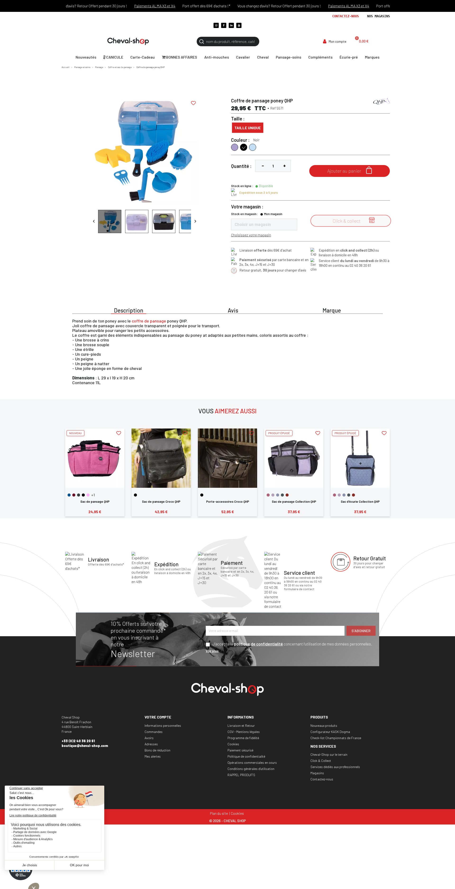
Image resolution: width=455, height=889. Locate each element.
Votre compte (158, 717)
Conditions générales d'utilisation (251, 769)
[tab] (128, 309)
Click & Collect (320, 761)
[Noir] (83, 495)
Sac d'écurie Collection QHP (360, 501)
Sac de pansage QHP (94, 501)
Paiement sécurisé (240, 750)
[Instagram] (216, 25)
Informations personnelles (163, 725)
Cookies (233, 744)
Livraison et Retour (241, 725)
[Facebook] (223, 25)
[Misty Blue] (277, 495)
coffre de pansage (149, 320)
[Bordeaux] (73, 495)
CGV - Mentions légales (244, 732)
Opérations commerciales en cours (252, 762)
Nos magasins (378, 16)
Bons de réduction (157, 750)
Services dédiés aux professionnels (335, 767)
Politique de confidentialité (246, 756)
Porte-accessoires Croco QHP (227, 501)
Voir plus (212, 651)
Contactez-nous (345, 16)
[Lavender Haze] (272, 495)
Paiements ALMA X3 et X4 (141, 6)
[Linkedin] (231, 25)
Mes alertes (153, 756)
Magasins (317, 773)
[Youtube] (238, 25)
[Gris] (78, 495)
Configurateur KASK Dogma (330, 732)
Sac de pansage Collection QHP (294, 501)
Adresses (151, 744)
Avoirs (149, 738)
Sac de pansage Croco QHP (161, 501)
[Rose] (88, 495)
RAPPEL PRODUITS (241, 775)
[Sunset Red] (287, 495)
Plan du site (219, 813)
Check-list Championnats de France (335, 738)
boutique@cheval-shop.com (85, 746)
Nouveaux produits (323, 725)
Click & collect (353, 220)
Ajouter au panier (349, 170)
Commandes (154, 732)
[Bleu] (69, 495)
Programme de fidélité (243, 738)
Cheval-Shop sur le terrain (328, 754)
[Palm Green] (282, 495)
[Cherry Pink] (268, 495)
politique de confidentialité (258, 643)
